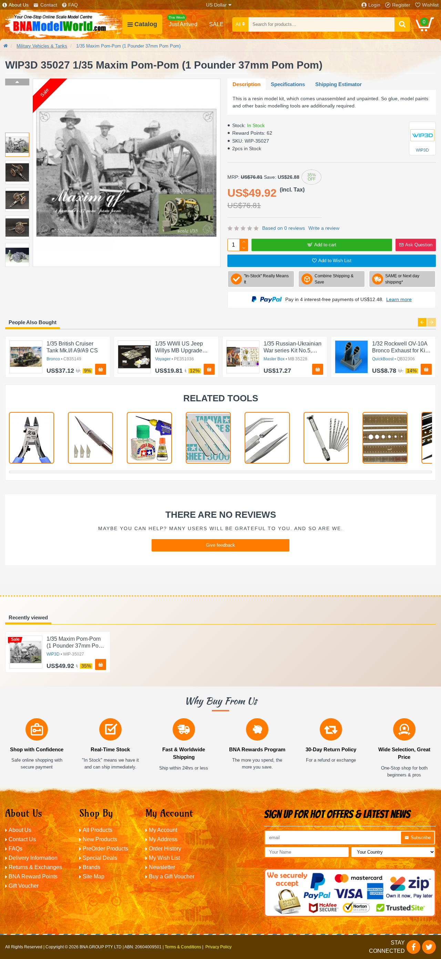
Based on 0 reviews (283, 228)
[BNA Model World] (63, 24)
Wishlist (430, 5)
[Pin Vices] (326, 438)
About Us (19, 5)
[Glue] (149, 438)
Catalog (145, 24)
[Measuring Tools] (385, 438)
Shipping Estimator (338, 84)
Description (246, 84)
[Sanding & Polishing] (208, 438)
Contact (48, 5)
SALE (216, 24)
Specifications (288, 84)
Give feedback (220, 545)
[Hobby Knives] (90, 438)
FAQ (73, 5)
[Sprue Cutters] (31, 438)
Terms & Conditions (183, 947)
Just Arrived (182, 21)
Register (401, 5)
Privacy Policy (218, 947)
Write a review (323, 228)
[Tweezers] (267, 438)
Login (374, 5)
